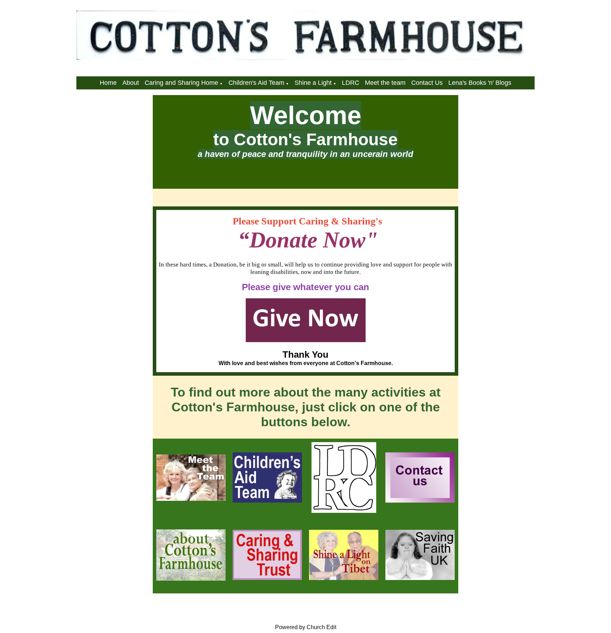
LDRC (350, 82)
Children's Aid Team (256, 82)
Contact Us (427, 82)
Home (108, 82)
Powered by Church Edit (305, 627)
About (130, 82)
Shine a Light (313, 82)
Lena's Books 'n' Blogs (479, 82)
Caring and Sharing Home (181, 82)
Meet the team (385, 82)
